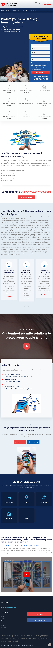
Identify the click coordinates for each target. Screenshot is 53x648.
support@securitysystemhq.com (8, 607)
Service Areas (21, 10)
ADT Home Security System (9, 104)
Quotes (2, 620)
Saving (27, 10)
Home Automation (44, 90)
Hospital (9, 518)
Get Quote (33, 10)
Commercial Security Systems (44, 117)
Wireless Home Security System (8, 271)
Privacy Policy (4, 627)
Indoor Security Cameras (26, 103)
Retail (26, 518)
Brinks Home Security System (44, 271)
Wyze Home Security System (26, 91)
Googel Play (35, 442)
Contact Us (3, 625)
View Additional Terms (36, 69)
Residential (9, 502)
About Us (8, 10)
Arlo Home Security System (9, 117)
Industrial (44, 502)
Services (14, 10)
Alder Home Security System (9, 91)
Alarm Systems (26, 116)
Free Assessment (40, 620)
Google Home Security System (44, 104)
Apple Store (21, 442)
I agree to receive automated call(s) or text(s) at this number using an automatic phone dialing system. (40, 65)
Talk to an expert (26, 197)
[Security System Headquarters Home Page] (9, 4)
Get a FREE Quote (40, 72)
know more (9, 296)
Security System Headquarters (13, 645)
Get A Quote (39, 614)
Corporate (26, 502)
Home (2, 10)
